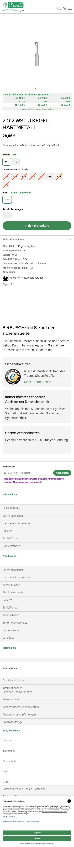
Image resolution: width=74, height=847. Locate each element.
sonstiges (8, 637)
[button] (35, 88)
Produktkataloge (13, 722)
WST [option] (6, 162)
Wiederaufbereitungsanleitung (21, 707)
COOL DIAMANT (12, 508)
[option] (7, 199)
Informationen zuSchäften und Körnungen (18, 690)
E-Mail (6, 781)
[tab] (37, 239)
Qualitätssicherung (14, 680)
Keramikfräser (11, 585)
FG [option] (16, 162)
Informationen (10, 668)
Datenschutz (9, 761)
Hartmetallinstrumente (16, 523)
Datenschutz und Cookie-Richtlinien (24, 789)
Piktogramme (11, 699)
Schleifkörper (10, 538)
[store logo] (13, 7)
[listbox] (37, 162)
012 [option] (50, 177)
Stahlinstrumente (13, 592)
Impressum (9, 751)
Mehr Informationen (13, 239)
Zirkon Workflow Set (15, 622)
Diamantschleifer (13, 515)
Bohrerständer (11, 546)
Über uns (7, 740)
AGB (5, 771)
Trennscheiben (11, 615)
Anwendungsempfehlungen (19, 714)
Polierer (7, 531)
